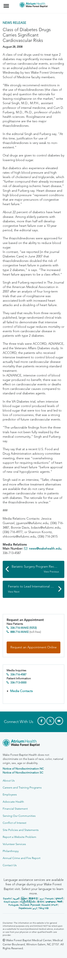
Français (49, 898)
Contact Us (10, 865)
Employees (10, 794)
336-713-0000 (18, 682)
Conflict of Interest (14, 822)
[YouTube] (59, 721)
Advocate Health (13, 801)
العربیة (16, 898)
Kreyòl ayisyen (11, 901)
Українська (25, 908)
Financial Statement (15, 808)
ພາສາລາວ (51, 901)
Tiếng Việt (43, 908)
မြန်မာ (24, 898)
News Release (14, 23)
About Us (9, 780)
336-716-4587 (18, 674)
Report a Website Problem (19, 837)
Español (7, 898)
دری (42, 898)
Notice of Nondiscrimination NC (23, 768)
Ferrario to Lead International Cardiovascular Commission (36, 588)
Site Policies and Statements (21, 830)
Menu (7, 4)
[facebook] (42, 721)
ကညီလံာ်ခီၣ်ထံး (28, 901)
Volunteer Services (14, 844)
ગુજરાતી (59, 898)
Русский (35, 905)
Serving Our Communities (19, 815)
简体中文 (33, 898)
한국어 (40, 901)
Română (24, 905)
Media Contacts (21, 691)
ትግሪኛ (54, 905)
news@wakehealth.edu (45, 548)
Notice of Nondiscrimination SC (23, 772)
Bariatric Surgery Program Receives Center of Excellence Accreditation (38, 569)
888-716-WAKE (19, 631)
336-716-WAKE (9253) (23, 627)
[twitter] (50, 721)
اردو (35, 908)
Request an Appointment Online (33, 647)
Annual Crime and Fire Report (21, 858)
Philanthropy (11, 851)
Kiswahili (46, 905)
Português (13, 905)
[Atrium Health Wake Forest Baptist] (33, 743)
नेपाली (59, 901)
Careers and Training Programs (22, 787)
